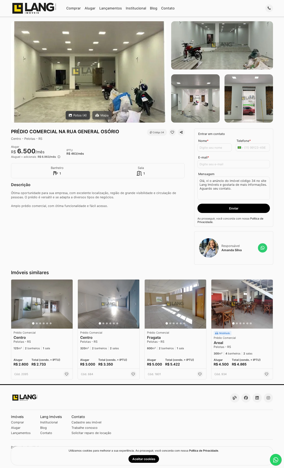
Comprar (73, 8)
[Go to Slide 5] (47, 323)
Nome (203, 141)
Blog (153, 8)
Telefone (243, 141)
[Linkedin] (257, 398)
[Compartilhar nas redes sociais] (181, 132)
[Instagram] (268, 398)
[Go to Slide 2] (37, 323)
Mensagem (206, 174)
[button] (42, 304)
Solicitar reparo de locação (91, 433)
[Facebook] (246, 398)
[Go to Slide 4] (44, 323)
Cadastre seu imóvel (86, 422)
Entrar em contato (211, 134)
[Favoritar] (172, 132)
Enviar (233, 208)
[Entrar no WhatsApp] (262, 248)
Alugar (90, 8)
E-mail (203, 157)
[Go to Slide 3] (40, 323)
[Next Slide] (69, 304)
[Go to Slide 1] (33, 323)
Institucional (136, 8)
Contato (168, 8)
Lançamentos (110, 8)
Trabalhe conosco (84, 428)
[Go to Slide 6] (51, 323)
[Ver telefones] (269, 8)
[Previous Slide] (15, 304)
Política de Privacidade (203, 450)
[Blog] (234, 398)
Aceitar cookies (143, 459)
